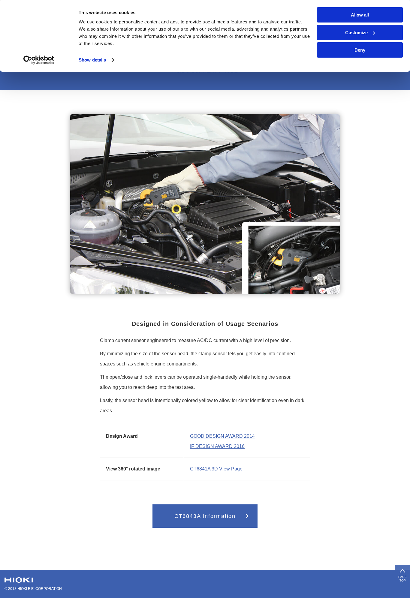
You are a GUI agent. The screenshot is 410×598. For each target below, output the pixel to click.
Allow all (360, 14)
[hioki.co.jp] (19, 580)
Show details (92, 59)
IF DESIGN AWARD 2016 (217, 446)
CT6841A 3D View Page (216, 468)
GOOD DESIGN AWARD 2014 (222, 436)
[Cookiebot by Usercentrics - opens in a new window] (39, 60)
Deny (359, 50)
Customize (356, 32)
